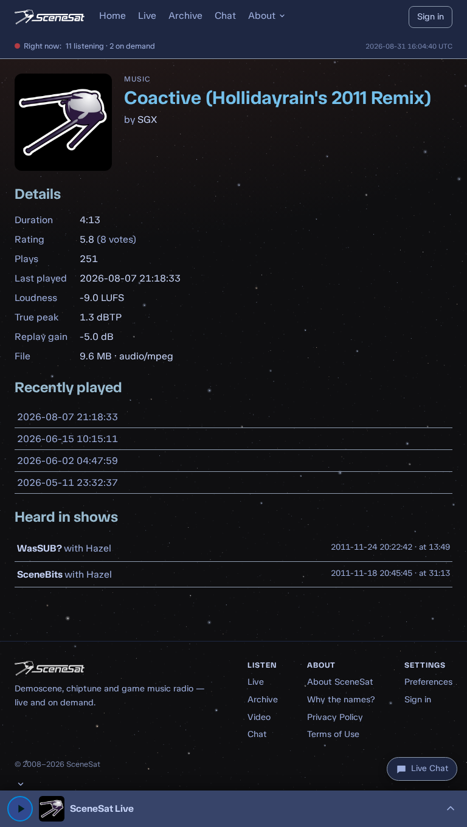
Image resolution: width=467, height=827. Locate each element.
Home (112, 15)
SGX (147, 119)
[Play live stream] (20, 809)
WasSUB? (39, 548)
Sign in (430, 16)
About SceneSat (340, 681)
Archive (185, 15)
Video (259, 716)
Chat (225, 15)
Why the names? (341, 699)
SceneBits (40, 574)
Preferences (428, 681)
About (261, 15)
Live (147, 15)
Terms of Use (333, 733)
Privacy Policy (335, 716)
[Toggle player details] (450, 809)
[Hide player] (21, 784)
